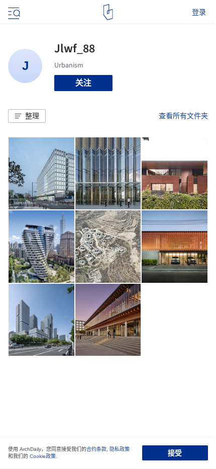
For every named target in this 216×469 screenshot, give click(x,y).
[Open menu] (13, 12)
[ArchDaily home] (108, 12)
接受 (175, 453)
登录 (199, 12)
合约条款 (96, 449)
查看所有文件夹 (183, 116)
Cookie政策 (43, 456)
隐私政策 (120, 449)
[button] (27, 116)
